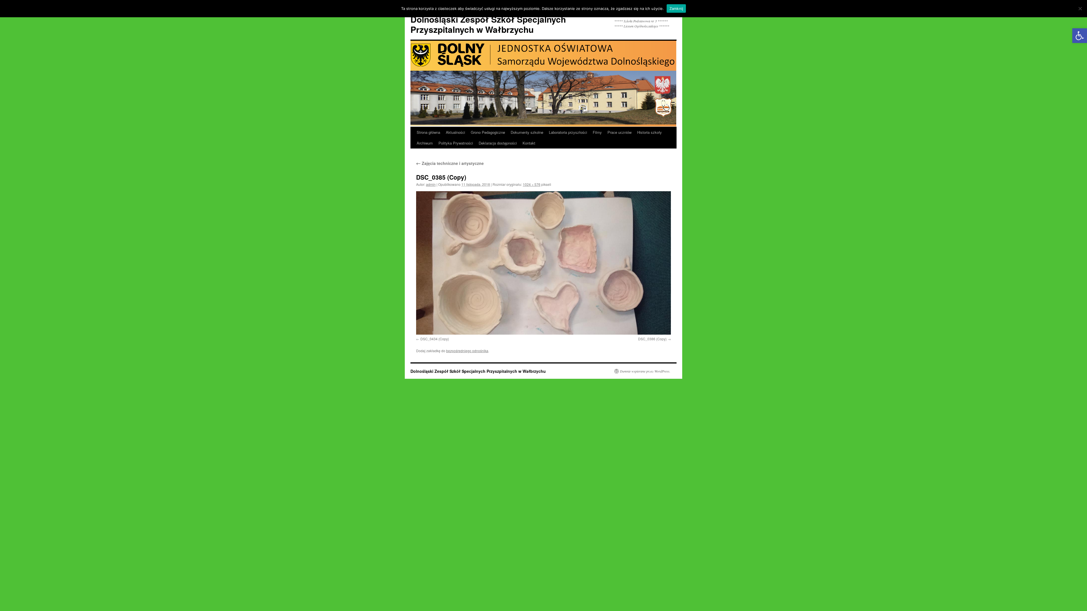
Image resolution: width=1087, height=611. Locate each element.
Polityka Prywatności (455, 143)
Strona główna (428, 132)
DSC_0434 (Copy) (434, 338)
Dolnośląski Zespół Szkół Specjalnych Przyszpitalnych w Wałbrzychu (488, 24)
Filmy (597, 132)
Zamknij (676, 8)
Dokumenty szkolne (527, 132)
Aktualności (455, 132)
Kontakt (529, 143)
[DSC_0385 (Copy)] (543, 262)
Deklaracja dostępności (498, 143)
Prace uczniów (619, 132)
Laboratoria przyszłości (568, 132)
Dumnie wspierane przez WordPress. (645, 371)
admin (431, 184)
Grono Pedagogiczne (488, 132)
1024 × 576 (531, 184)
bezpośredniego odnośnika (467, 350)
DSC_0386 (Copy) (652, 338)
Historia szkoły (649, 132)
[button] (1079, 35)
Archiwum (425, 143)
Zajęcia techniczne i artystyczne (450, 163)
